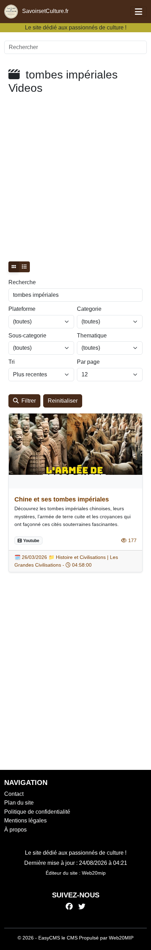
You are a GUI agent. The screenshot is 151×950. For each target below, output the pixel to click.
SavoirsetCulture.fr (44, 11)
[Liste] (24, 266)
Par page (88, 362)
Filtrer (28, 401)
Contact (14, 794)
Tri (11, 362)
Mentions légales (25, 820)
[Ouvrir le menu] (138, 11)
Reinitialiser (63, 401)
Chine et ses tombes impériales (61, 499)
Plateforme (21, 309)
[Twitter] (81, 906)
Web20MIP (121, 938)
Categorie (89, 309)
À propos (15, 830)
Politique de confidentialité (37, 812)
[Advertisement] (75, 178)
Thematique (92, 336)
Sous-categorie (27, 336)
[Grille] (13, 266)
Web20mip (94, 873)
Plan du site (19, 803)
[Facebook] (69, 906)
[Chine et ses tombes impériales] (75, 451)
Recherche (22, 282)
